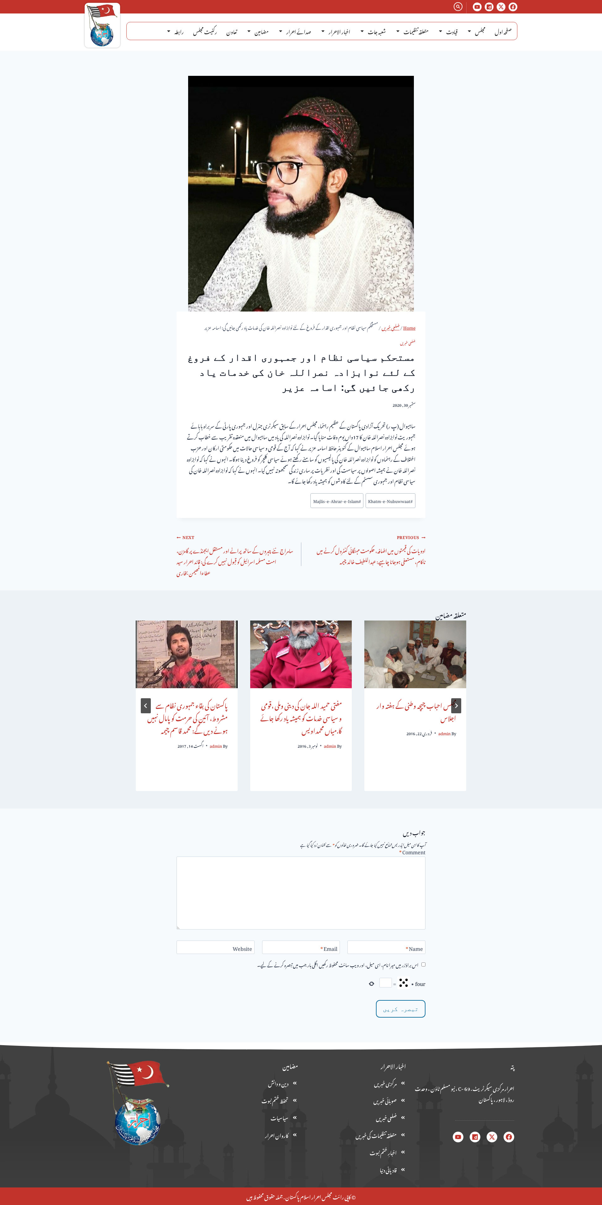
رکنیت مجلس (205, 31)
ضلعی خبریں (407, 342)
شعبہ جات (377, 31)
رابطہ (179, 31)
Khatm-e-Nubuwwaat (390, 500)
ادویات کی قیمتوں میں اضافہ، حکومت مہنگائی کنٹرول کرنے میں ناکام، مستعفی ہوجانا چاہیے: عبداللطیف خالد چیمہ (371, 549)
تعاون (231, 31)
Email (328, 949)
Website (242, 949)
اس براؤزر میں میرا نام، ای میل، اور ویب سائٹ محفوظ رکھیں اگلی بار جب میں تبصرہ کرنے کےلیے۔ (338, 964)
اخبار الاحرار (339, 31)
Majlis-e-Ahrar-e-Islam (337, 500)
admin (444, 733)
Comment (412, 852)
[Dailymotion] (489, 7)
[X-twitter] (501, 7)
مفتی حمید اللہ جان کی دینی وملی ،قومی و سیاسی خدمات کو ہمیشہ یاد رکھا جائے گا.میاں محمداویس (301, 717)
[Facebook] (513, 7)
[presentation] (415, 654)
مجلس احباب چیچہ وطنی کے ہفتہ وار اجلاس (416, 711)
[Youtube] (477, 7)
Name (414, 949)
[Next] (146, 705)
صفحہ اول (503, 31)
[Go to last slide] (456, 705)
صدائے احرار (298, 31)
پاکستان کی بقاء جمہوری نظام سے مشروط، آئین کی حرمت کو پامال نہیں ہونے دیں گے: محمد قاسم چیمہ (187, 717)
